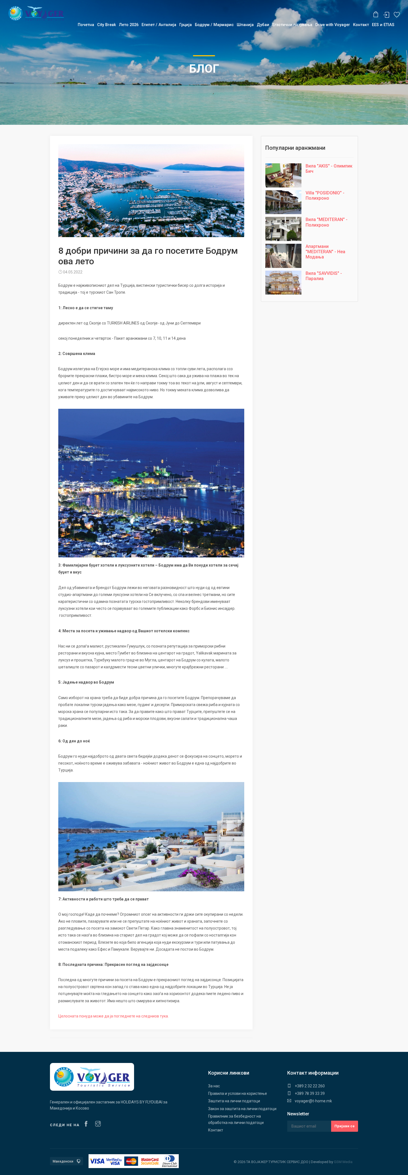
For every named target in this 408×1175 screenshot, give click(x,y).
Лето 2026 (128, 24)
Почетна (86, 24)
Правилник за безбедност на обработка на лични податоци (236, 1119)
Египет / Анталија (159, 24)
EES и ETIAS (383, 24)
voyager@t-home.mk (313, 1101)
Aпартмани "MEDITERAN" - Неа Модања (325, 252)
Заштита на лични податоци (234, 1101)
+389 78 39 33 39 (309, 1093)
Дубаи (263, 24)
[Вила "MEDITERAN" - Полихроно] (283, 230)
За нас (214, 1086)
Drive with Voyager (332, 24)
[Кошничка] (376, 14)
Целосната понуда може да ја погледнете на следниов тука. (113, 1016)
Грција (185, 24)
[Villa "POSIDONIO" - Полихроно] (283, 203)
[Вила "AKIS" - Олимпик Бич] (283, 176)
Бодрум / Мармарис (214, 24)
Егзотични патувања (292, 24)
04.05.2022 (72, 272)
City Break (106, 24)
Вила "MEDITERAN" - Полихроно (326, 222)
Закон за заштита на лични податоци (242, 1109)
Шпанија (245, 24)
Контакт (215, 1130)
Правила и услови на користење (237, 1093)
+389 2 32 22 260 (309, 1086)
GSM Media (343, 1162)
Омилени (397, 15)
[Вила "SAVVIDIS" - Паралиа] (283, 283)
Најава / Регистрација (386, 15)
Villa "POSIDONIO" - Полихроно (325, 195)
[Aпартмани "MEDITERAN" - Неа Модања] (283, 257)
